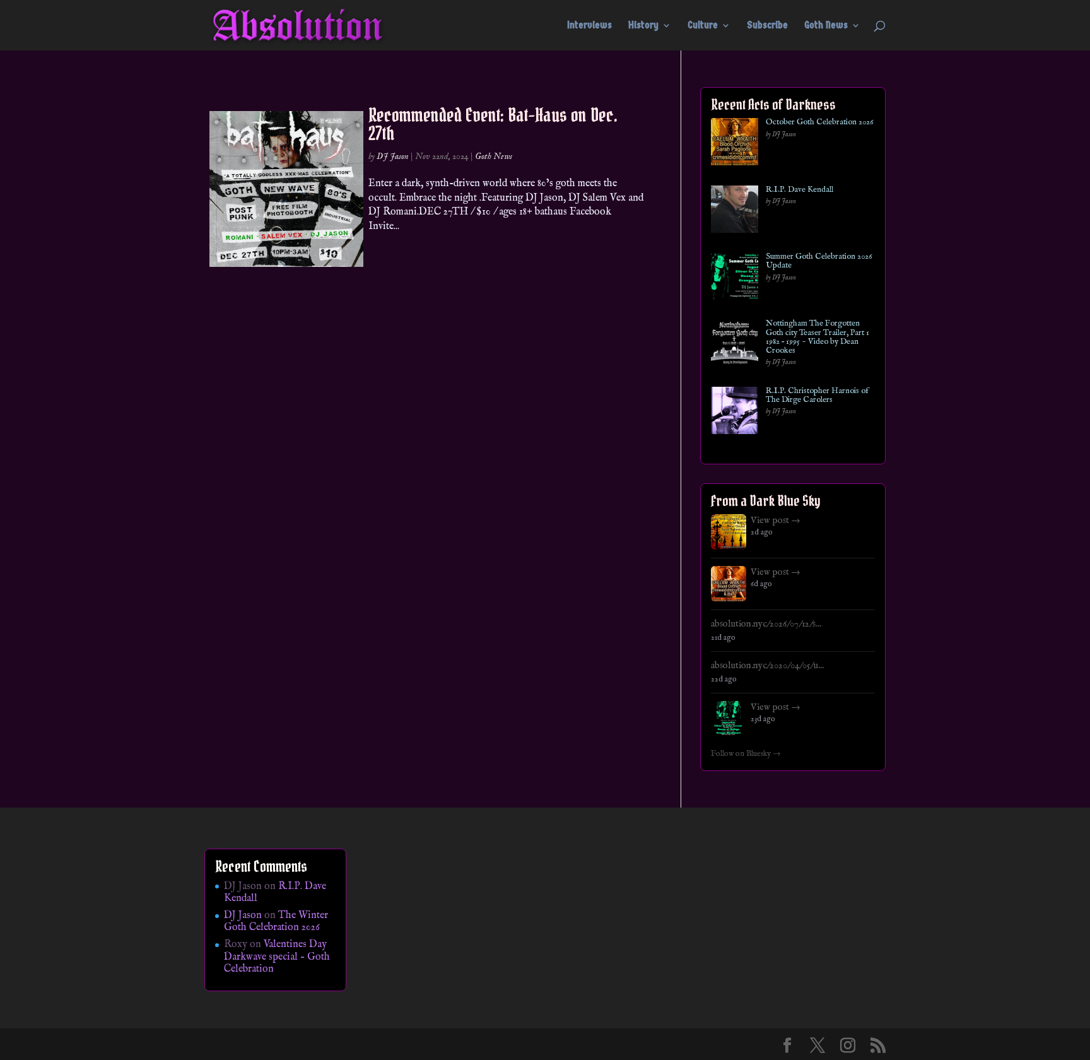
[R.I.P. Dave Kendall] (734, 212)
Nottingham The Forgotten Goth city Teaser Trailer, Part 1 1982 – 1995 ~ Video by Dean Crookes (817, 337)
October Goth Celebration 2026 (819, 122)
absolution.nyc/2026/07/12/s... (766, 624)
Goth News (826, 26)
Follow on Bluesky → (746, 754)
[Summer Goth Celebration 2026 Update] (734, 278)
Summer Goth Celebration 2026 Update (819, 261)
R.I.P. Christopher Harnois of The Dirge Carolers (817, 396)
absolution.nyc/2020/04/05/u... (767, 665)
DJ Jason (393, 156)
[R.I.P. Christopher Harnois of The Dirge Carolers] (734, 413)
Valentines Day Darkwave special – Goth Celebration (277, 956)
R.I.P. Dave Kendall (799, 190)
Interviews (589, 26)
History (643, 26)
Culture (703, 26)
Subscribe (767, 26)
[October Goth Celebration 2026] (734, 144)
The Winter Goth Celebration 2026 (276, 921)
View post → (775, 520)
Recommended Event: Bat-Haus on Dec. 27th (493, 124)
